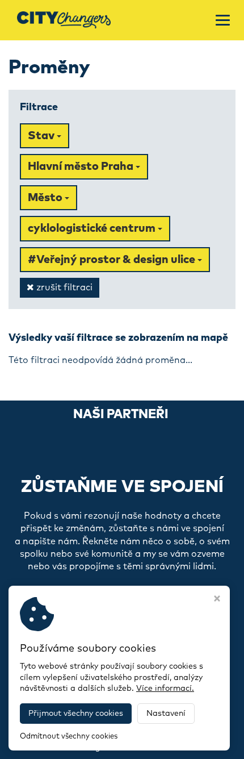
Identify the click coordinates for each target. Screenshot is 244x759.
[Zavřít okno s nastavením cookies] (217, 599)
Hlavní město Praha (82, 166)
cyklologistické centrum (93, 228)
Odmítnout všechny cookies (68, 736)
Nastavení (166, 714)
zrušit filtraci (63, 287)
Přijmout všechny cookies (75, 714)
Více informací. (165, 689)
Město (46, 197)
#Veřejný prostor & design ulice (112, 259)
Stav (42, 135)
